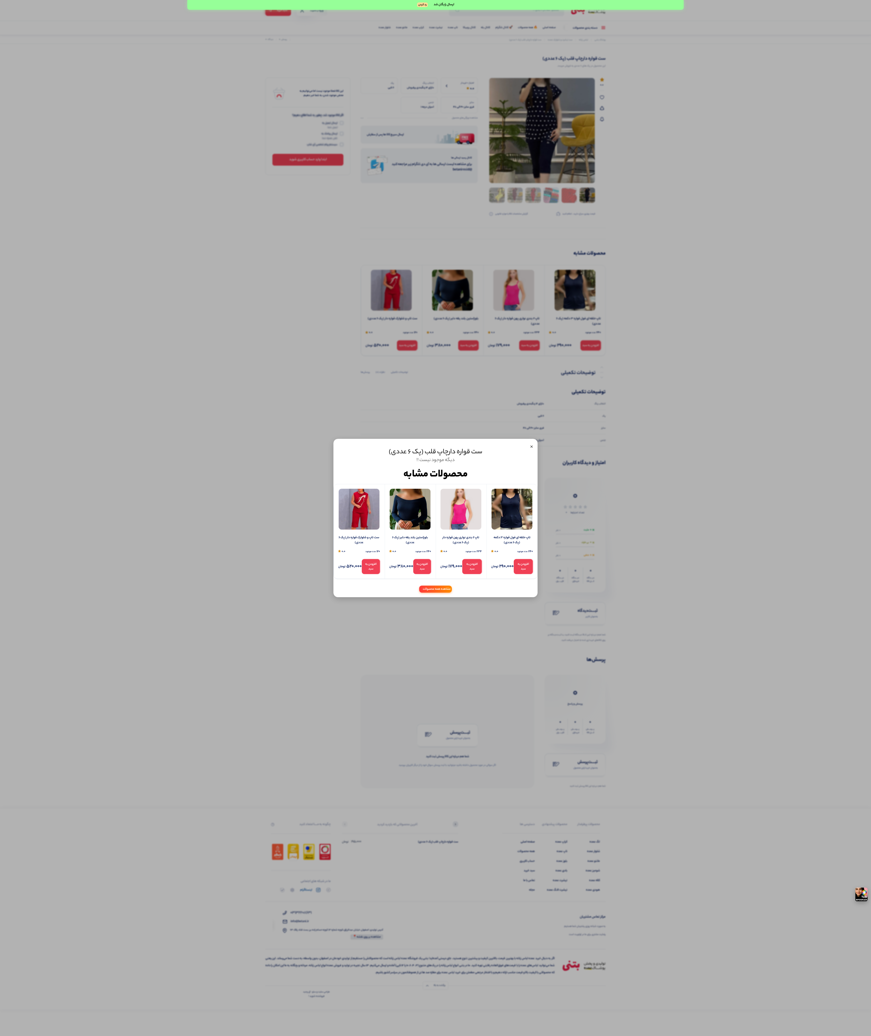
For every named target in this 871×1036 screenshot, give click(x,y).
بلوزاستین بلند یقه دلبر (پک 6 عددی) (410, 540)
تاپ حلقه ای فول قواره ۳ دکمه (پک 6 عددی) (512, 540)
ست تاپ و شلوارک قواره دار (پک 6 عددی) (359, 540)
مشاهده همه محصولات (437, 589)
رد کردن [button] (422, 4)
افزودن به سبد (523, 566)
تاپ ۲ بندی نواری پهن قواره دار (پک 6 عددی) (461, 540)
